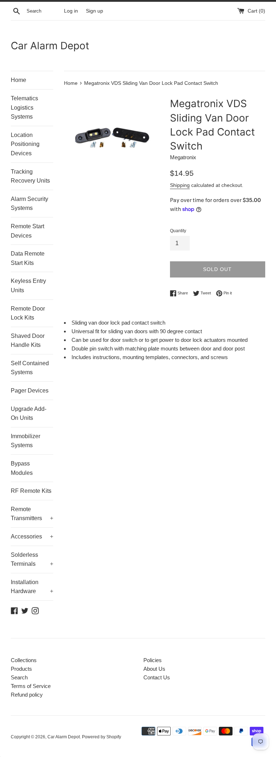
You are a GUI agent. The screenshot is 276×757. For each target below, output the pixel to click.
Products (21, 669)
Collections (24, 660)
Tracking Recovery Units (30, 176)
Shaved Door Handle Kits (28, 340)
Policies (152, 660)
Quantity (178, 230)
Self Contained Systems (30, 368)
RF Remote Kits (31, 491)
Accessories (32, 536)
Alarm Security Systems (29, 203)
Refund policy (27, 695)
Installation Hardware (32, 587)
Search (19, 677)
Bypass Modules (22, 468)
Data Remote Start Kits (28, 258)
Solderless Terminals (32, 559)
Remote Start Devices (27, 231)
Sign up (94, 11)
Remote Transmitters (32, 514)
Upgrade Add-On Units (28, 413)
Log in (71, 11)
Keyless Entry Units (28, 285)
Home (18, 80)
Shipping (180, 185)
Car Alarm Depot (50, 46)
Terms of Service (31, 686)
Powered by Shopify (101, 736)
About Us (154, 669)
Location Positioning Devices (25, 144)
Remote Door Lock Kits (28, 313)
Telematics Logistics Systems (24, 107)
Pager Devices (30, 390)
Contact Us (156, 677)
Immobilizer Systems (25, 441)
